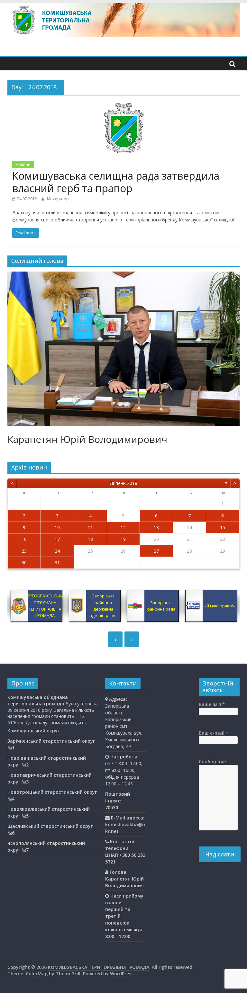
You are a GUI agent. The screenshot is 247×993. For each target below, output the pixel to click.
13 (156, 527)
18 (90, 539)
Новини (23, 164)
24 (57, 551)
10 (57, 527)
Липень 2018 (123, 483)
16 (24, 539)
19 (123, 539)
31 (57, 562)
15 (222, 527)
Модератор (58, 198)
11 (90, 527)
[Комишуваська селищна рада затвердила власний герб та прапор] (123, 104)
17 (57, 539)
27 (156, 551)
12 (123, 527)
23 (24, 551)
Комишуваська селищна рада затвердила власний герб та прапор (115, 182)
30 (24, 562)
